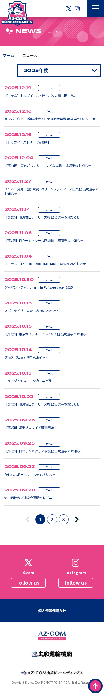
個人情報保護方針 (52, 610)
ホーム (8, 55)
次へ (80, 519)
